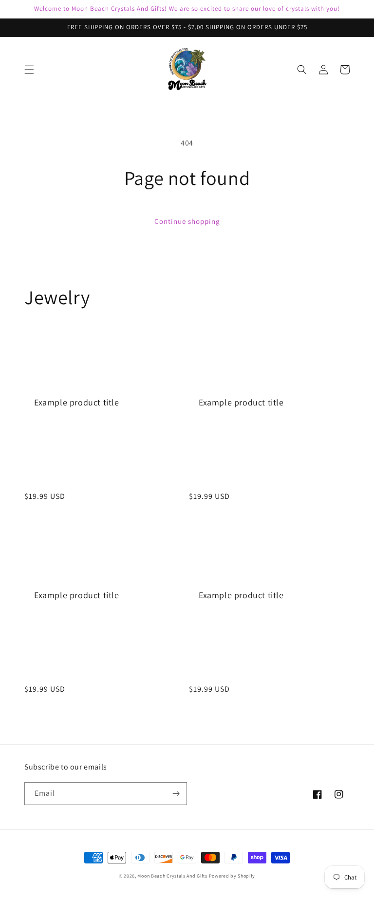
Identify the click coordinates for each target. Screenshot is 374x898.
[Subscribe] (176, 793)
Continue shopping (187, 221)
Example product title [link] (76, 402)
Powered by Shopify (232, 876)
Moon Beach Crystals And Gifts (172, 876)
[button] (29, 69)
